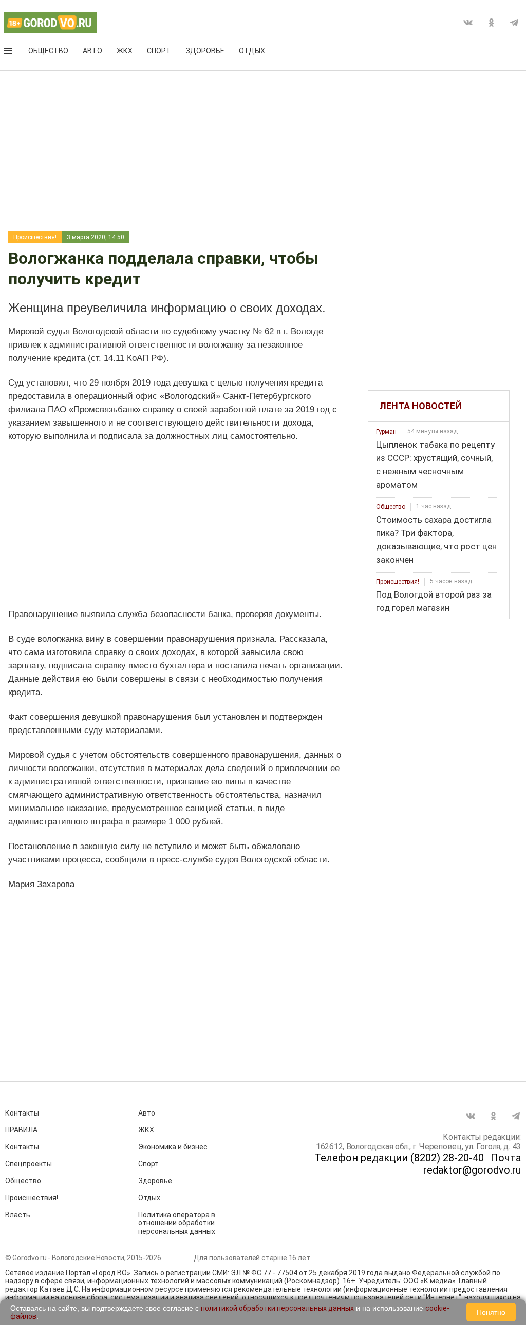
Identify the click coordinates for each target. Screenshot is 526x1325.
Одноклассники (491, 22)
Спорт (159, 51)
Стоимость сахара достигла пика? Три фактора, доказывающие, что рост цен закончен (436, 539)
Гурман (386, 431)
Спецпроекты (28, 1164)
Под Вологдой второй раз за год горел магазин (434, 601)
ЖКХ (125, 51)
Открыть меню (9, 53)
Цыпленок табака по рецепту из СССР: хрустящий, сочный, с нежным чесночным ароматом (435, 464)
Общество (48, 51)
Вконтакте (468, 22)
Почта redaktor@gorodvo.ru (472, 1163)
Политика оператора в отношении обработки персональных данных (176, 1223)
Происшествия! (35, 237)
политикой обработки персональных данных (277, 1308)
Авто (92, 51)
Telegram (514, 22)
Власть (17, 1215)
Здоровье (204, 51)
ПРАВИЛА (21, 1130)
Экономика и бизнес (173, 1147)
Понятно (491, 1312)
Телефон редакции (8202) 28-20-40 (399, 1157)
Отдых (252, 51)
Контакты (22, 1113)
